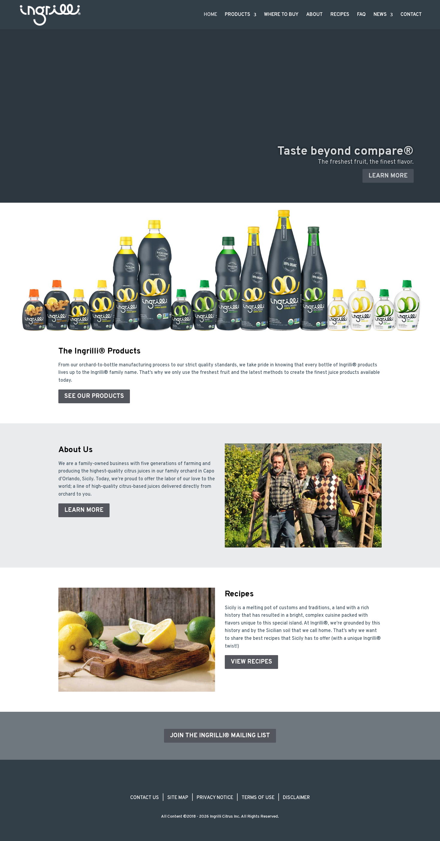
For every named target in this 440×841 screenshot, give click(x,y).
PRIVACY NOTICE (215, 798)
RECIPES (339, 15)
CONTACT (411, 15)
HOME (210, 15)
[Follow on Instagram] (213, 786)
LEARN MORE (388, 172)
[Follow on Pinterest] (242, 786)
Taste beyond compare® (345, 148)
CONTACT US (144, 798)
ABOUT (314, 15)
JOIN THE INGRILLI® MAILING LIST (220, 736)
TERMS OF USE (258, 798)
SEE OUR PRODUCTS (94, 396)
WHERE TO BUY (281, 15)
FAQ (361, 15)
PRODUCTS (237, 15)
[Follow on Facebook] (198, 786)
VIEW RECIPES (251, 662)
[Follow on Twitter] (227, 786)
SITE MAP (177, 798)
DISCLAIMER (296, 798)
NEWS (380, 15)
